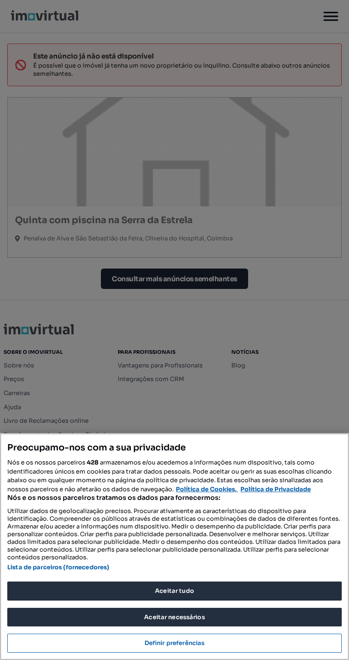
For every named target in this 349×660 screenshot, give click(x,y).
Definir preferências (175, 643)
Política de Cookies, (207, 489)
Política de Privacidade (275, 489)
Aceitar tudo (174, 591)
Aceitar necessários (174, 617)
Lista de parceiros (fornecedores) (58, 567)
